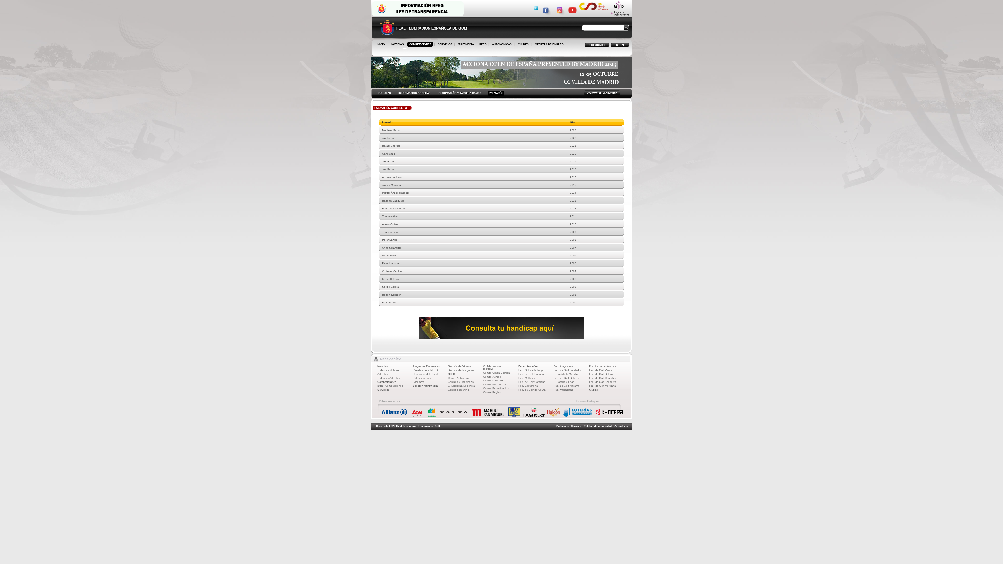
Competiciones (386, 381)
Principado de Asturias (602, 366)
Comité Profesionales (496, 388)
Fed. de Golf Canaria (531, 374)
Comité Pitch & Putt (495, 384)
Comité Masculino (493, 380)
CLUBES (523, 44)
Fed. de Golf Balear (601, 374)
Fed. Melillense (527, 378)
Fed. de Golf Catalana (531, 381)
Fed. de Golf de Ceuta (532, 389)
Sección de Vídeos (459, 366)
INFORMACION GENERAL (414, 93)
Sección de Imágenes (461, 370)
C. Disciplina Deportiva (461, 385)
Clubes (593, 389)
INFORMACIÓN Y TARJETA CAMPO (460, 93)
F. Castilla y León (564, 381)
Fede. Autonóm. (528, 366)
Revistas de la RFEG (425, 370)
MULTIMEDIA (465, 44)
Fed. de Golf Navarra (566, 385)
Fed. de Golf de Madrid (568, 370)
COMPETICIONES (420, 44)
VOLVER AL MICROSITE (602, 93)
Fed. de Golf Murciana (602, 385)
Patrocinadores (422, 378)
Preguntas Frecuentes (426, 366)
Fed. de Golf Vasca (600, 370)
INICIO (381, 44)
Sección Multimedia (425, 385)
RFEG (482, 44)
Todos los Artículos (388, 378)
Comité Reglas (492, 392)
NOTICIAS (396, 44)
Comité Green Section (496, 372)
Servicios (383, 389)
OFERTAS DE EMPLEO (549, 44)
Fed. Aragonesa (563, 366)
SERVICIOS (444, 44)
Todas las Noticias (388, 370)
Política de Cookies (568, 426)
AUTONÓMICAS (502, 44)
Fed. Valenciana (563, 389)
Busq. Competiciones (390, 385)
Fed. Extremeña (528, 385)
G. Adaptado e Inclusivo (492, 367)
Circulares (418, 381)
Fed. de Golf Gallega (566, 378)
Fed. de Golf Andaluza (602, 381)
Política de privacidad (598, 426)
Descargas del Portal (425, 374)
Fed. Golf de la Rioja (530, 370)
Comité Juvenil (492, 376)
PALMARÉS (496, 93)
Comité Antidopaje (459, 378)
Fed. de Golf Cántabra (602, 378)
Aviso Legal (621, 426)
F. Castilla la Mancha (566, 374)
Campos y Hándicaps (461, 381)
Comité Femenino (458, 389)
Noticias (382, 366)
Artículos (382, 374)
